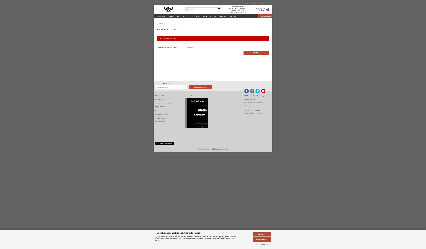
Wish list (264, 3)
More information (262, 244)
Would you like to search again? (167, 47)
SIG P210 (213, 16)
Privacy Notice (159, 99)
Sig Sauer (222, 16)
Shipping (233, 16)
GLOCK (171, 16)
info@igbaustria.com (255, 113)
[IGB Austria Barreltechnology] (168, 9)
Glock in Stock (265, 16)
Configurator (161, 16)
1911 (183, 16)
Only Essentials (261, 239)
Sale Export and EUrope (162, 114)
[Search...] (219, 10)
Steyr (191, 16)
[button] (246, 3)
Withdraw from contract (164, 143)
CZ (178, 16)
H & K (198, 16)
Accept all (261, 234)
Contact (157, 110)
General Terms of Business (163, 103)
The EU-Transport (160, 118)
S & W (205, 16)
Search (256, 53)
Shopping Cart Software (205, 149)
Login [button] (255, 3)
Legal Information (160, 107)
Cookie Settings (160, 121)
